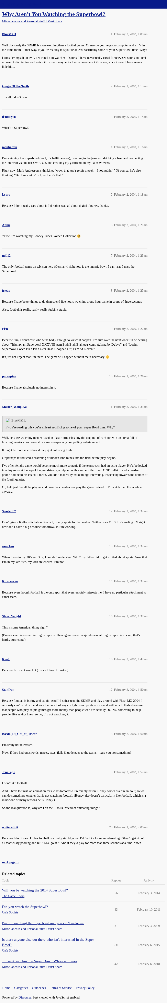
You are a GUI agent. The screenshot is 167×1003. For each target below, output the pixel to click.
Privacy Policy (85, 988)
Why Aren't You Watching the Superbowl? (53, 14)
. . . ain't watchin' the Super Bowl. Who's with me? (39, 961)
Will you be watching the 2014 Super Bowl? (35, 890)
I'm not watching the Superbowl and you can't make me (43, 923)
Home (6, 988)
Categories (21, 988)
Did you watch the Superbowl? (25, 907)
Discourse (25, 997)
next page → (10, 862)
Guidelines (39, 988)
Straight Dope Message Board (21, 4)
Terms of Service (61, 988)
